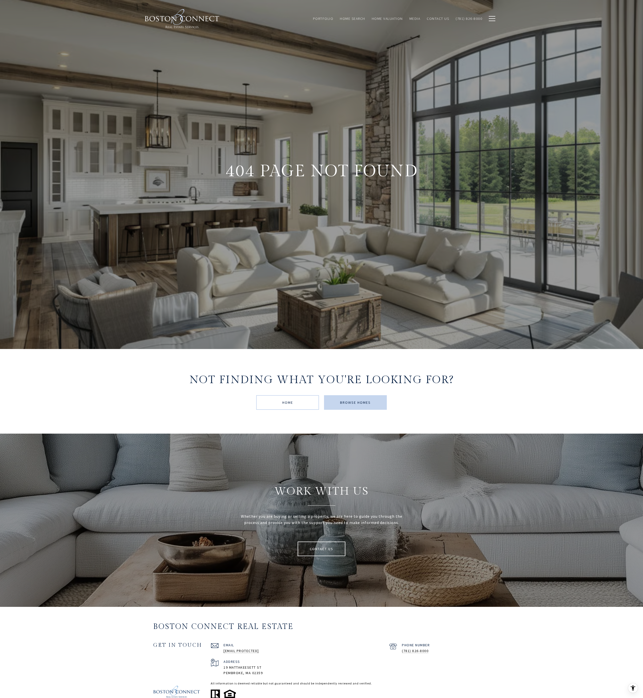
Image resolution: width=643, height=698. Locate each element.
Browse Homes (355, 402)
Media (414, 18)
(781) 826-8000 (415, 651)
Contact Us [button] (321, 549)
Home (287, 402)
